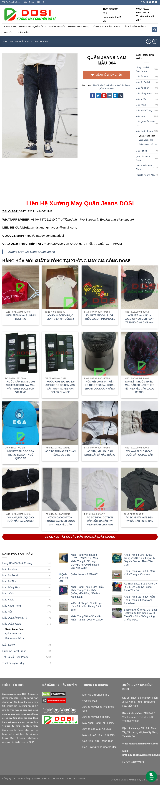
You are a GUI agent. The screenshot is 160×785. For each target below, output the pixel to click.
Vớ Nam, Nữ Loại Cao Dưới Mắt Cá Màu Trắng (99, 453)
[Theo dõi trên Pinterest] (150, 2)
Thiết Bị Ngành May (145, 175)
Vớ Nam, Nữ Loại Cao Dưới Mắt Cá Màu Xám (139, 453)
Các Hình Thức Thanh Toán (97, 741)
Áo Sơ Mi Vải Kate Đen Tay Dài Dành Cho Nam (139, 519)
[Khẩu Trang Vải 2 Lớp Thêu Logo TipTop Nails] (100, 287)
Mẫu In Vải (141, 99)
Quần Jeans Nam (40, 41)
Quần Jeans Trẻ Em (148, 144)
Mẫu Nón (140, 116)
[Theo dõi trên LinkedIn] (153, 2)
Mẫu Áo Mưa (142, 76)
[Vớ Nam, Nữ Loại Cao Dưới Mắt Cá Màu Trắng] (100, 423)
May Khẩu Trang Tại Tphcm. (98, 723)
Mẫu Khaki (141, 104)
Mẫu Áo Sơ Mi (143, 82)
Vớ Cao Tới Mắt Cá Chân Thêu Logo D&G (60, 453)
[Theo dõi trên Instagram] (144, 2)
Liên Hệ (40, 2)
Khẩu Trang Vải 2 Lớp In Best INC (20, 317)
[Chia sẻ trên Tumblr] (120, 95)
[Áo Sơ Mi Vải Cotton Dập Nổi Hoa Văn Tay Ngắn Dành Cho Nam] (100, 489)
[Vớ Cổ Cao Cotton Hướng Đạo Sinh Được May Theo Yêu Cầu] (60, 489)
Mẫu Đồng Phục (144, 93)
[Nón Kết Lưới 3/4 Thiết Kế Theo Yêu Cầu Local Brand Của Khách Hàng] (100, 354)
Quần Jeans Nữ (146, 140)
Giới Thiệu (29, 2)
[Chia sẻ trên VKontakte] (109, 95)
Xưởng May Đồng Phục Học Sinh (98, 708)
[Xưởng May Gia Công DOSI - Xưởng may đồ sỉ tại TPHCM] (29, 14)
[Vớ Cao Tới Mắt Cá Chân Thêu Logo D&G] (60, 423)
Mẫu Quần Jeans (22, 41)
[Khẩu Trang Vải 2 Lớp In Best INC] (20, 287)
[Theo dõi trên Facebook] (141, 2)
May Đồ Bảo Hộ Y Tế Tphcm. (98, 735)
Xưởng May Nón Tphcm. (96, 717)
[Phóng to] (6, 155)
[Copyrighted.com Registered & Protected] (54, 702)
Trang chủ (7, 41)
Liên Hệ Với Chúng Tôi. (95, 694)
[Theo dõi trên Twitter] (147, 2)
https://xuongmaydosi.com (143, 743)
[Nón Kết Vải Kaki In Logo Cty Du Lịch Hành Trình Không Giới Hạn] (139, 287)
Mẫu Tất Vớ (141, 150)
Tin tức (8, 32)
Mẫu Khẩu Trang (144, 110)
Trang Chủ (9, 26)
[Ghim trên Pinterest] (104, 95)
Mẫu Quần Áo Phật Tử (145, 123)
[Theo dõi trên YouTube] (156, 2)
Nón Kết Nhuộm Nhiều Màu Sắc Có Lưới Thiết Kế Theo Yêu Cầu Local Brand (139, 387)
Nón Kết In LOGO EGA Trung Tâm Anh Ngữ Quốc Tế (20, 455)
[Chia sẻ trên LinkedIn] (115, 95)
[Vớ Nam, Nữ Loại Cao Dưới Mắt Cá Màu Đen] (20, 489)
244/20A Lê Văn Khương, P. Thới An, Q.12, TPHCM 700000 (138, 717)
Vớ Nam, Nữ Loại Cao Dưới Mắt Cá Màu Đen (20, 519)
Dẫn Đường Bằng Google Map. (99, 747)
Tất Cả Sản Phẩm (10, 2)
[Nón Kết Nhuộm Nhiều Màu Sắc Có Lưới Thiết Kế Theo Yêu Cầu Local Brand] (139, 354)
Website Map (89, 700)
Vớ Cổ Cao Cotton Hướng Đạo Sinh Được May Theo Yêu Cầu (60, 521)
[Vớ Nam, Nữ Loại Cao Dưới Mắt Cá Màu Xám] (139, 423)
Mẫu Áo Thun (142, 88)
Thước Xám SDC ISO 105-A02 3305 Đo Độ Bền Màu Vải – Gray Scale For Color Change (60, 387)
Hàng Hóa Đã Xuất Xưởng (142, 69)
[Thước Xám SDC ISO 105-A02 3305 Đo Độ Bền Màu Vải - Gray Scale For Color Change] (60, 354)
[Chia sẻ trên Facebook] (92, 95)
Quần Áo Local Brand (143, 158)
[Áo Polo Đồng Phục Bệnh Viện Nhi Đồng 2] (60, 287)
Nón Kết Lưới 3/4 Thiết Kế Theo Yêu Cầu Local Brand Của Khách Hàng (100, 385)
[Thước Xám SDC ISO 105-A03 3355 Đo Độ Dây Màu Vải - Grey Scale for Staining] (20, 354)
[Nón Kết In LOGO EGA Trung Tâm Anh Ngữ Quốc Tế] (20, 423)
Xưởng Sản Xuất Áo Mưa (96, 729)
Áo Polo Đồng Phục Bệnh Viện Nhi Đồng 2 (60, 317)
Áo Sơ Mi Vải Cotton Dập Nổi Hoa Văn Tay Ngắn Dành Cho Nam (100, 521)
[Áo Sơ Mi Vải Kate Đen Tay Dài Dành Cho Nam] (139, 489)
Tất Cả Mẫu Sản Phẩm (103, 85)
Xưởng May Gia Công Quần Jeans (31, 251)
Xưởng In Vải (57, 26)
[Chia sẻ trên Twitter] (98, 95)
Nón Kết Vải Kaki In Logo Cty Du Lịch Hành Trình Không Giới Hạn (139, 319)
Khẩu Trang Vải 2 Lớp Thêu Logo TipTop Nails (100, 317)
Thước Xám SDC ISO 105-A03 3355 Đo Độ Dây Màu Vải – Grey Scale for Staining (20, 387)
